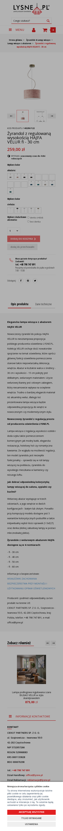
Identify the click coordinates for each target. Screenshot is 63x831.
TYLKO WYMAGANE (31, 818)
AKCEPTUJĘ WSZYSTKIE (31, 812)
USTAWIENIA (31, 824)
